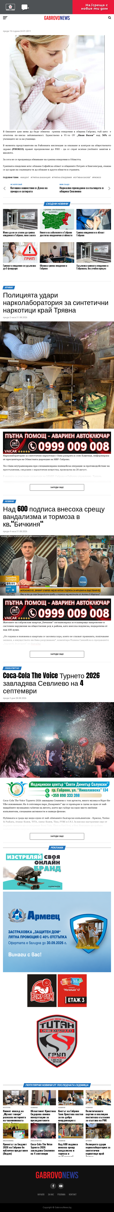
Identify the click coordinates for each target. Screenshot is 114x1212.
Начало (41, 1194)
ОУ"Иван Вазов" (82, 178)
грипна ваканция (41, 178)
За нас (51, 1194)
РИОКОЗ (97, 178)
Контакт (73, 1194)
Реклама (61, 1194)
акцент (25, 178)
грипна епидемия (62, 178)
